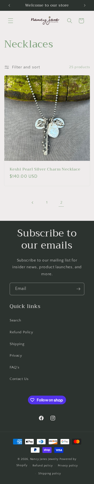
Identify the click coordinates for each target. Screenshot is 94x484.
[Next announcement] (85, 5)
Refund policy (43, 465)
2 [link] (61, 202)
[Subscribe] (78, 289)
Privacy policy (68, 465)
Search (15, 320)
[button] (10, 20)
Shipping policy (49, 473)
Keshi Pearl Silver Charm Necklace (45, 169)
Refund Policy (21, 332)
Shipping (17, 344)
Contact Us (19, 379)
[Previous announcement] (9, 5)
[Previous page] (32, 202)
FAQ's (14, 367)
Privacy (16, 355)
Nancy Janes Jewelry (44, 459)
